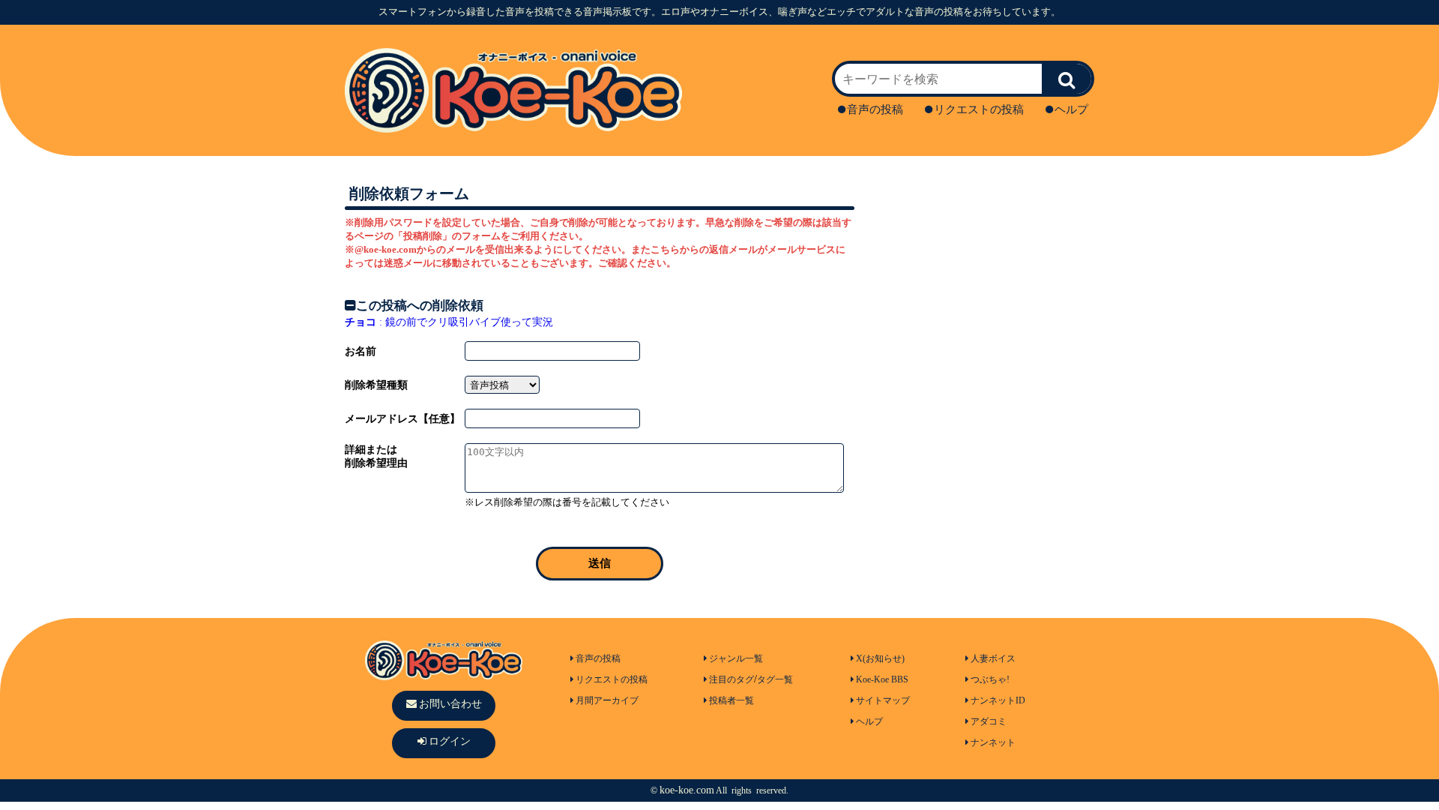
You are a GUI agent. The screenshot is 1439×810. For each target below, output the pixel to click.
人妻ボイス (993, 658)
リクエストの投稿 (979, 110)
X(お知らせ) (880, 658)
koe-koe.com (687, 790)
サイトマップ (883, 700)
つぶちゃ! (990, 679)
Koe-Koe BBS (882, 679)
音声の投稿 (875, 110)
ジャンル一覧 (736, 658)
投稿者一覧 (731, 700)
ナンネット (993, 742)
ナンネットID (998, 700)
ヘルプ (1071, 110)
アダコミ (989, 721)
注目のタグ (731, 679)
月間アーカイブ (607, 700)
